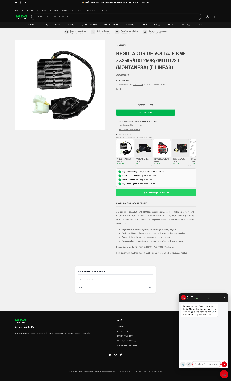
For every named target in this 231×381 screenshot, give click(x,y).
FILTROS (157, 25)
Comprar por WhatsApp (158, 192)
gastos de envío (138, 84)
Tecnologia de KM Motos (91, 372)
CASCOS (31, 25)
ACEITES (170, 25)
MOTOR (57, 25)
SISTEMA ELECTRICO (89, 25)
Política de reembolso (109, 372)
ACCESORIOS (186, 25)
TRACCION (71, 25)
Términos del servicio (143, 372)
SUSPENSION (130, 25)
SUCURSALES (122, 331)
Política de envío (157, 372)
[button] (156, 203)
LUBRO (200, 25)
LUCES (145, 25)
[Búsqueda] (34, 17)
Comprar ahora (145, 112)
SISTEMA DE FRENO (111, 25)
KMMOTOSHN (77, 372)
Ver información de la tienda (129, 129)
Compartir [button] (122, 45)
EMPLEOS (121, 326)
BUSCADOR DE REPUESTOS (128, 345)
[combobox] (119, 17)
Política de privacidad (126, 372)
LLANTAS (45, 25)
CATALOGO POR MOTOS (126, 340)
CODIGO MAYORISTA (125, 336)
